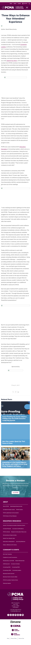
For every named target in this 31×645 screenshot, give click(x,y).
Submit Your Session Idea (9, 538)
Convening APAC (7, 567)
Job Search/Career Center (9, 509)
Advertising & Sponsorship (16, 506)
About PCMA (6, 506)
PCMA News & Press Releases (10, 516)
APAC (11, 3)
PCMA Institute (6, 531)
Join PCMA (15, 492)
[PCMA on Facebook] (8, 615)
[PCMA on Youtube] (18, 615)
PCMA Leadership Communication (11, 512)
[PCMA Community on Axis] (23, 615)
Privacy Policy (14, 638)
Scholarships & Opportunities (10, 535)
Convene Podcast (7, 528)
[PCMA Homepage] (15, 7)
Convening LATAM (7, 570)
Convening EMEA (16, 567)
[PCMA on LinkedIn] (13, 615)
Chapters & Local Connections (10, 557)
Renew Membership (19, 560)
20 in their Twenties (7, 554)
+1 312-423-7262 (14, 611)
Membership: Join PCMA (8, 560)
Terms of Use (21, 638)
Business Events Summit (8, 573)
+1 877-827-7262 (13, 609)
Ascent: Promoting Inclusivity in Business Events (14, 525)
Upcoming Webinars (20, 541)
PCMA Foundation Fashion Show (10, 580)
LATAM (19, 3)
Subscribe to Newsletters (9, 541)
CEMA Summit (6, 564)
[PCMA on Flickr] (20, 615)
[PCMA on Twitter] (11, 615)
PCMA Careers (19, 509)
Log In (25, 3)
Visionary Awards (7, 583)
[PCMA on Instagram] (15, 615)
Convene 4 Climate (15, 564)
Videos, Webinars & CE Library (10, 544)
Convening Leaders (16, 570)
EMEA (15, 3)
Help (8, 638)
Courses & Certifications (18, 528)
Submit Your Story (12, 60)
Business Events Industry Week (10, 576)
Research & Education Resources (18, 531)
